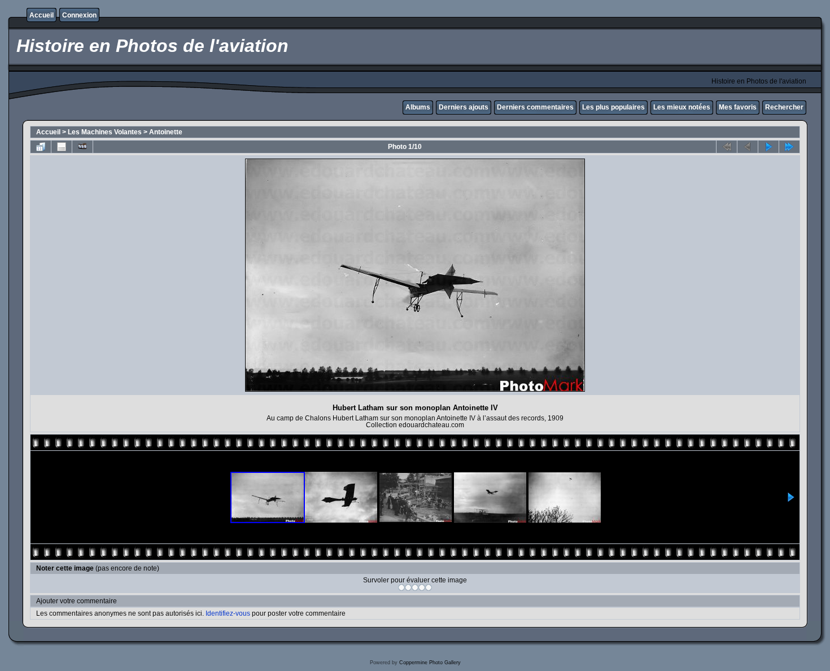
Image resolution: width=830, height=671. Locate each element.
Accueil (41, 15)
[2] (408, 587)
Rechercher (784, 107)
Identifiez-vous (228, 613)
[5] (428, 587)
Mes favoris (738, 107)
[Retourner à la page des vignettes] (40, 147)
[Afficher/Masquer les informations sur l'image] (61, 147)
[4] (421, 587)
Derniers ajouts (463, 107)
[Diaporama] (82, 147)
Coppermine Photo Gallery (430, 662)
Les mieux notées (681, 107)
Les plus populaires (613, 107)
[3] (415, 587)
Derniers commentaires (535, 107)
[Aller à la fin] (789, 147)
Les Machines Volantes (105, 132)
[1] (401, 587)
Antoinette (165, 132)
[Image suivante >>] (768, 147)
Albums (417, 107)
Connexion (79, 15)
